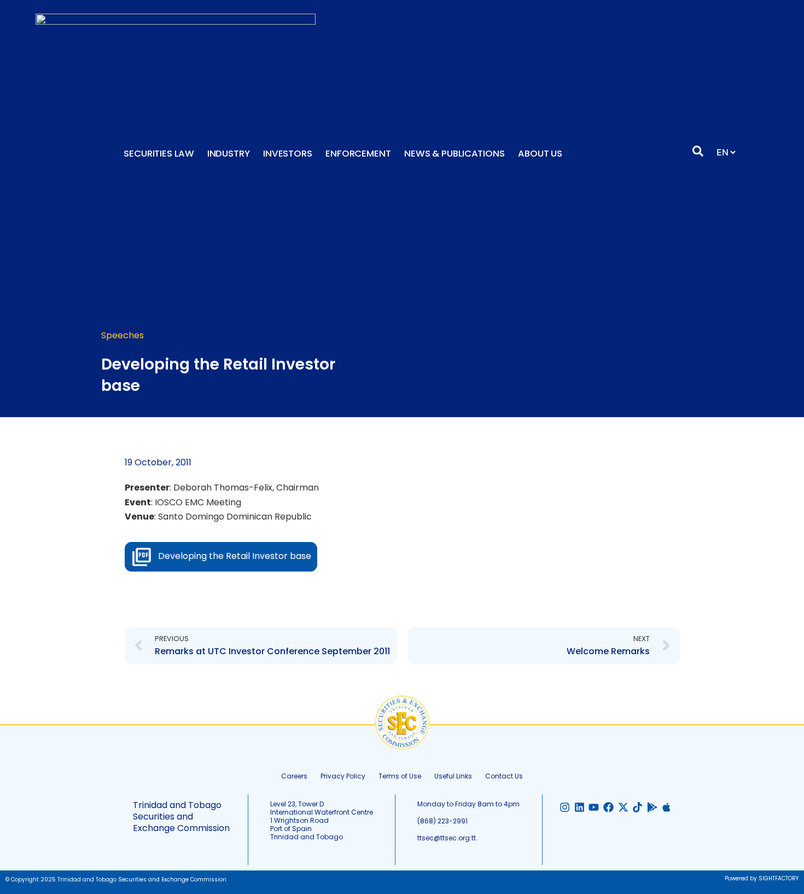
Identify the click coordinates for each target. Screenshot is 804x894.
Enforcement (358, 153)
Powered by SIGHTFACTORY (762, 878)
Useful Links (453, 776)
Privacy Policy (343, 776)
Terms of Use (399, 776)
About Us (540, 153)
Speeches (122, 335)
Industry (228, 153)
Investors (287, 153)
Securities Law (159, 153)
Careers (294, 776)
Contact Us (504, 776)
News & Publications (454, 153)
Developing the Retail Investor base (234, 556)
